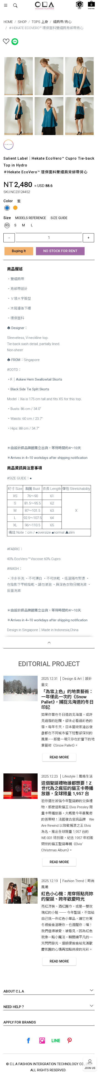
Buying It (19, 251)
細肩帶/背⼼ (62, 22)
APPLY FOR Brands (19, 1022)
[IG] (42, 1040)
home (8, 22)
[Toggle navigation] (5, 5)
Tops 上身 (40, 22)
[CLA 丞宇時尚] (44, 5)
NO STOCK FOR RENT (60, 251)
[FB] (28, 1040)
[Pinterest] (69, 1040)
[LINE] (55, 1040)
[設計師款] (8, 144)
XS (7, 225)
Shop (22, 22)
